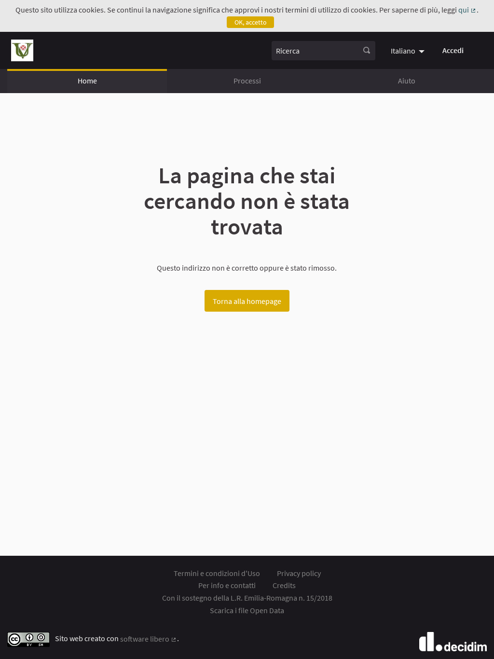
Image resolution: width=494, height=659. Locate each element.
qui (467, 9)
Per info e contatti (227, 585)
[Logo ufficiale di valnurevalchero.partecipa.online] (22, 50)
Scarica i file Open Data (247, 610)
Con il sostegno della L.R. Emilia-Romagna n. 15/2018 (247, 598)
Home (87, 80)
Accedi (453, 50)
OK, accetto (250, 22)
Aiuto (406, 80)
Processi (247, 80)
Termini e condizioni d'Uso (217, 573)
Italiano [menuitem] (403, 50)
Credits (284, 585)
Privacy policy (299, 573)
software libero (148, 639)
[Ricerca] (366, 50)
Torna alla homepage (247, 301)
